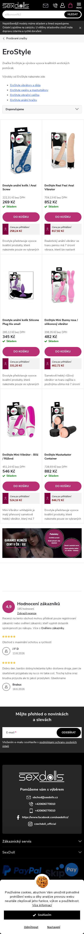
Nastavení (53, 927)
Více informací (42, 905)
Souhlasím (44, 915)
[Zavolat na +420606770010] (55, 5)
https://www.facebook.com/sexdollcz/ (45, 817)
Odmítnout (31, 927)
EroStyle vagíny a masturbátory (29, 90)
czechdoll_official (45, 824)
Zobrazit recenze (26, 613)
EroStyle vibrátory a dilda (25, 85)
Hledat (73, 14)
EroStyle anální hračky (23, 100)
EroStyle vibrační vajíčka (24, 95)
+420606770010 (45, 804)
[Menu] (79, 5)
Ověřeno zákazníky (52, 628)
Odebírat (69, 732)
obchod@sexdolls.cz (45, 797)
